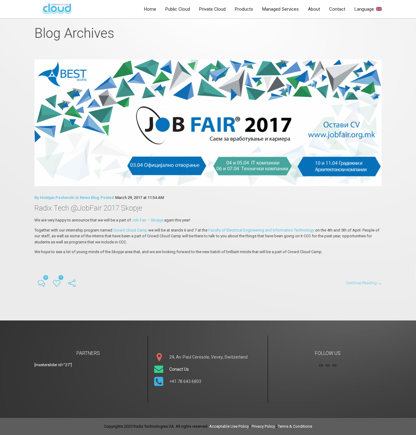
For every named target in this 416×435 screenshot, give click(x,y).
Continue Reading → (364, 283)
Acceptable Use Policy (229, 426)
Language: (365, 9)
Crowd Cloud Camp (130, 230)
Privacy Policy (263, 426)
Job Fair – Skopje (148, 220)
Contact (337, 9)
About (314, 9)
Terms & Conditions (295, 426)
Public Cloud (177, 9)
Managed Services (280, 9)
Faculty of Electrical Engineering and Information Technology (261, 230)
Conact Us (179, 369)
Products (244, 9)
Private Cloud (212, 9)
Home (150, 9)
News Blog (89, 197)
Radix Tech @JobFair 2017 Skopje (88, 208)
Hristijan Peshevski (57, 197)
